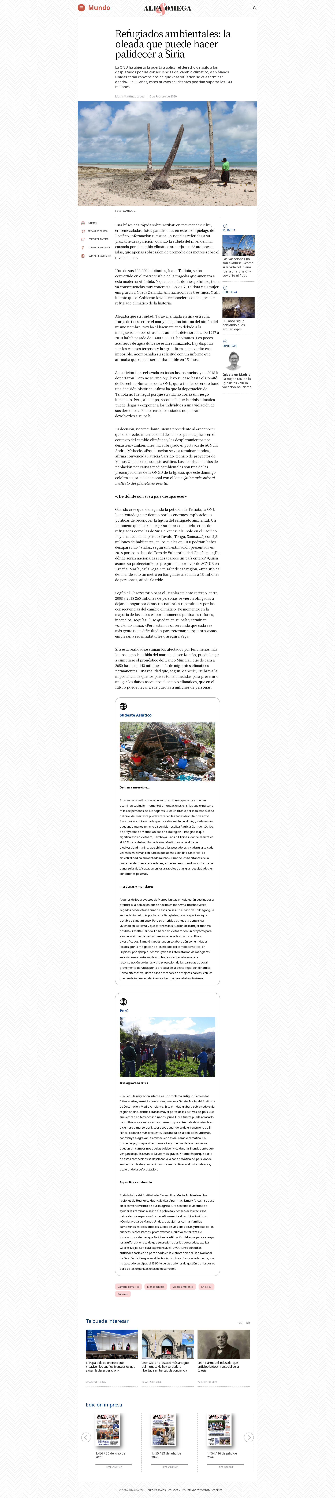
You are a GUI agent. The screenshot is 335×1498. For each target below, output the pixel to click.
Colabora (174, 1490)
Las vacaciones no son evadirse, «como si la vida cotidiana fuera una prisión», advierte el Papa (238, 267)
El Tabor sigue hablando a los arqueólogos (233, 325)
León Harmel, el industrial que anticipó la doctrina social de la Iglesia (218, 1366)
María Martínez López (129, 96)
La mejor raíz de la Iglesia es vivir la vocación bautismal (237, 383)
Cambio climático (128, 1286)
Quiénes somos (156, 1490)
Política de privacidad (196, 1490)
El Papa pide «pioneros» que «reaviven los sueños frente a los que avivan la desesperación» (110, 1366)
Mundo (99, 7)
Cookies (217, 1490)
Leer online (114, 1467)
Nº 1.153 (206, 1286)
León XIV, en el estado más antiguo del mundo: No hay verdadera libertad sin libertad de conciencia (165, 1366)
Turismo (123, 1294)
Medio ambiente (182, 1286)
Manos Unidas (156, 1286)
